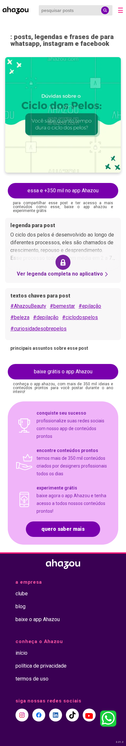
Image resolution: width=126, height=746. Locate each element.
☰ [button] (120, 10)
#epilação (90, 306)
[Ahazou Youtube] (89, 715)
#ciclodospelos (80, 317)
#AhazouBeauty (28, 306)
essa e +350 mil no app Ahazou (63, 190)
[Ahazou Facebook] (38, 715)
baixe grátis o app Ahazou (63, 371)
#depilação (45, 317)
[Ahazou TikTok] (72, 715)
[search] (105, 10)
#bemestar (62, 306)
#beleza (19, 317)
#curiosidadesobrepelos (38, 329)
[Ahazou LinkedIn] (55, 715)
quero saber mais (63, 529)
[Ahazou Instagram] (22, 715)
